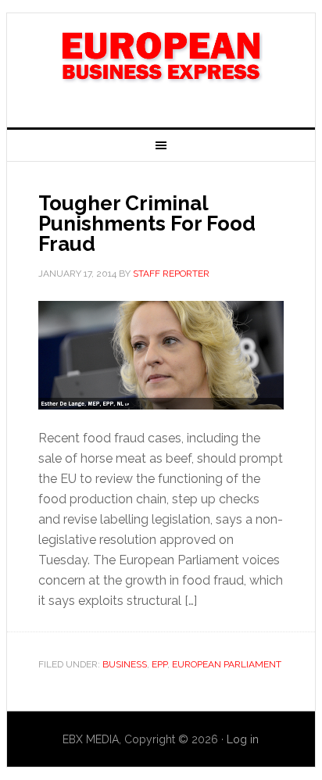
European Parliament (226, 664)
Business (124, 664)
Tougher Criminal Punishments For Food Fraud (147, 223)
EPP (159, 664)
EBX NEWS (161, 64)
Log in (243, 739)
